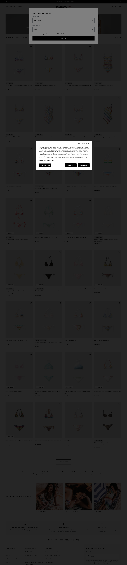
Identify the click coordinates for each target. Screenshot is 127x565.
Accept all (83, 165)
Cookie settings (45, 165)
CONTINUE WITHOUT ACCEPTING (84, 143)
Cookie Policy (50, 160)
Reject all (70, 165)
